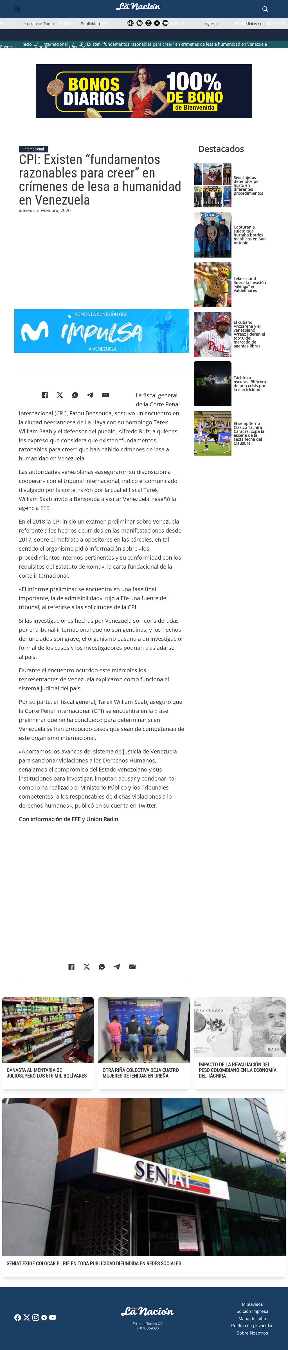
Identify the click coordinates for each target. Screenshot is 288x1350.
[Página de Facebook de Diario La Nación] (17, 1319)
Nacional (134, 23)
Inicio (5, 23)
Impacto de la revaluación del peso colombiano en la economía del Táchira (237, 1070)
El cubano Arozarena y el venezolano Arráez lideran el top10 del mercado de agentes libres (249, 334)
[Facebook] (44, 395)
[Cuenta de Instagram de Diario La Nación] (35, 1319)
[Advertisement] (144, 253)
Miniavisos (252, 1304)
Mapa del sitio (252, 1318)
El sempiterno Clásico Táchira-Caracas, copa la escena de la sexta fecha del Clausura (249, 433)
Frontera (100, 23)
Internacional (172, 23)
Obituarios (275, 23)
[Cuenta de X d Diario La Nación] (26, 1319)
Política (34, 23)
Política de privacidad (252, 1325)
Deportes (41, 46)
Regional (67, 23)
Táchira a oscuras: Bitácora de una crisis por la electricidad (250, 383)
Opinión (209, 23)
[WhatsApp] (75, 395)
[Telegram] (90, 395)
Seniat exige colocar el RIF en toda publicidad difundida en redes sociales (94, 1263)
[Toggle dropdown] (83, 47)
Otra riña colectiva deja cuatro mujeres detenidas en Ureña (141, 1073)
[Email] (105, 395)
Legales (241, 23)
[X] (60, 395)
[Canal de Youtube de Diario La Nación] (52, 1319)
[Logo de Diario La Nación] (148, 1313)
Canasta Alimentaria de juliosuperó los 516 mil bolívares (47, 1073)
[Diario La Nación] (138, 8)
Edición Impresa (252, 1311)
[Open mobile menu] (17, 9)
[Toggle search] (265, 9)
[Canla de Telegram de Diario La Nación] (44, 1319)
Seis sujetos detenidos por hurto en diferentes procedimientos (248, 185)
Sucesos (7, 46)
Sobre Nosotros (252, 1333)
